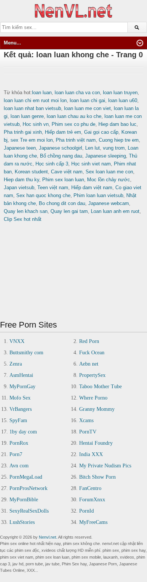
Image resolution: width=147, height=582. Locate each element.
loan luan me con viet (87, 108)
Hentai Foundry (96, 443)
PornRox (18, 443)
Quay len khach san (25, 211)
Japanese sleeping (105, 156)
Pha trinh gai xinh (23, 132)
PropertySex (92, 375)
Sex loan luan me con (109, 172)
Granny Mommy (97, 409)
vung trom (114, 148)
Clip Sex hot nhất (22, 219)
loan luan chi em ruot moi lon (35, 100)
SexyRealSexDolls (29, 511)
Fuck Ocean (91, 352)
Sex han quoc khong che (43, 195)
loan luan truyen (120, 92)
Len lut (92, 148)
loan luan (42, 92)
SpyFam (18, 420)
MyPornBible (23, 499)
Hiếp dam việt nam (91, 187)
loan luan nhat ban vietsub (32, 108)
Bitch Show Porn (97, 477)
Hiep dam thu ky (21, 179)
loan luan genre (27, 116)
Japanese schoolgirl (60, 148)
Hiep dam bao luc (117, 124)
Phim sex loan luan (63, 179)
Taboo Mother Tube (100, 386)
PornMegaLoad (25, 477)
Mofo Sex (20, 398)
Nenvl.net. (48, 537)
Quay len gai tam (69, 211)
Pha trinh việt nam (76, 140)
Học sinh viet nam (91, 164)
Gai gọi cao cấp (101, 132)
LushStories (22, 522)
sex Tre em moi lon (32, 140)
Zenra (15, 364)
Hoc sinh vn (36, 124)
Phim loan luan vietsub (98, 195)
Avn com (19, 466)
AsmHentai (21, 375)
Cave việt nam (67, 172)
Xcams (86, 420)
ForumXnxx (92, 499)
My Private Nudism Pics (105, 466)
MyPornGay (22, 386)
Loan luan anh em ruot (115, 211)
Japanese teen (20, 148)
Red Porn (89, 341)
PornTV (87, 432)
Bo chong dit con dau (62, 203)
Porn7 (15, 454)
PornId (86, 511)
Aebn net (88, 364)
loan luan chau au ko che (74, 116)
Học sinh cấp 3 (51, 164)
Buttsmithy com (26, 352)
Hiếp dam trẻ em (63, 132)
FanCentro (90, 488)
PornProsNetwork (28, 488)
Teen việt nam (52, 187)
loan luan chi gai (87, 100)
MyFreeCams (93, 522)
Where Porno (93, 398)
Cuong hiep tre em (119, 140)
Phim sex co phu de (73, 124)
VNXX (16, 341)
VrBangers (20, 409)
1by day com (23, 432)
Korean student (31, 172)
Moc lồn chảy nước (108, 179)
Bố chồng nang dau (61, 156)
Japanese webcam (108, 203)
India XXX (91, 454)
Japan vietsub (19, 187)
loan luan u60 (122, 100)
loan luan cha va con (77, 92)
